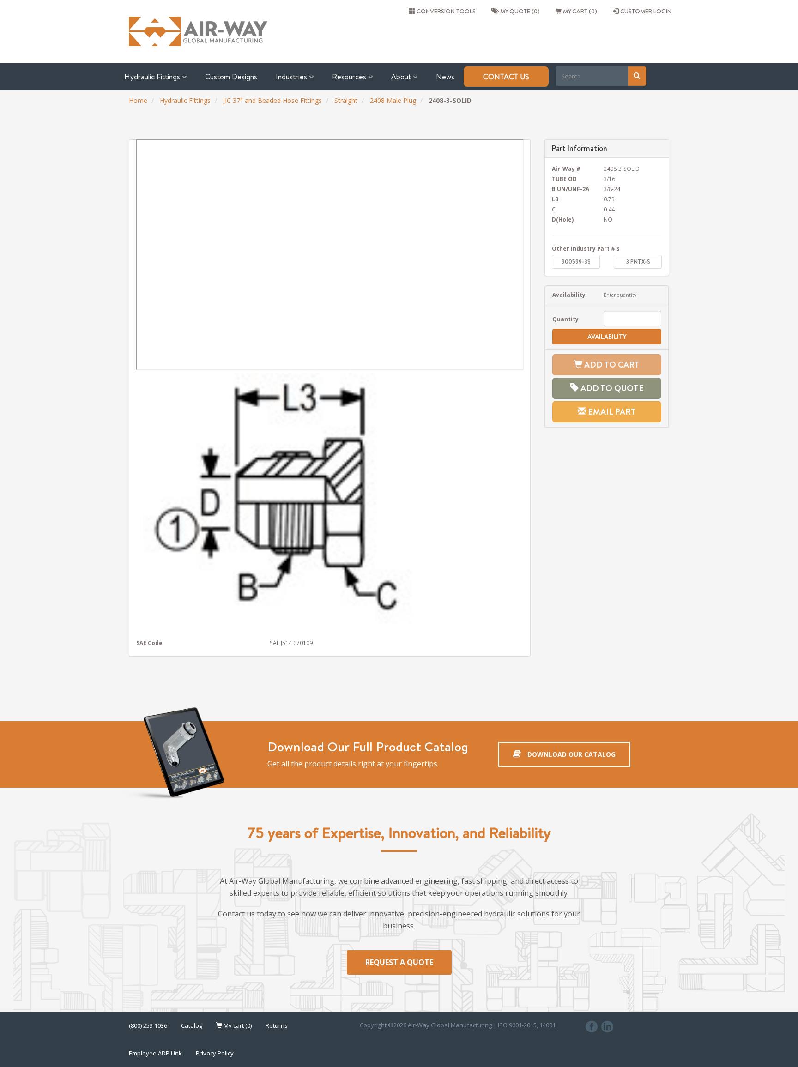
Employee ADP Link (155, 1053)
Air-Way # (566, 168)
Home (138, 100)
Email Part (611, 411)
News (445, 77)
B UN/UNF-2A (570, 189)
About (402, 77)
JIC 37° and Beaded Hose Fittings (272, 100)
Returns (277, 1025)
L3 (555, 199)
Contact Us (506, 77)
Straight (345, 100)
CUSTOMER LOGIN (645, 11)
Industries (292, 77)
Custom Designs (231, 77)
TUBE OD (564, 178)
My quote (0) (518, 11)
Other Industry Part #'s (586, 248)
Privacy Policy (215, 1053)
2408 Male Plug (393, 100)
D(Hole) (563, 219)
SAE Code (149, 642)
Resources (350, 77)
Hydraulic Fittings (153, 77)
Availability (569, 294)
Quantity (565, 319)
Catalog (191, 1025)
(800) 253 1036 (148, 1025)
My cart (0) (579, 11)
